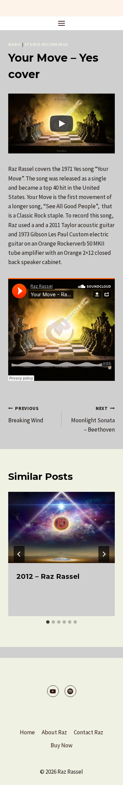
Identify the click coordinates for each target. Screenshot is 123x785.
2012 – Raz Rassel (48, 576)
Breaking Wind (25, 415)
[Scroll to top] (106, 775)
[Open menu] (62, 23)
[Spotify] (70, 691)
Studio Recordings (46, 44)
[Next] (103, 554)
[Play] (61, 123)
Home (27, 732)
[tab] (48, 622)
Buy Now (61, 745)
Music (14, 44)
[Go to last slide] (19, 554)
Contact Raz (88, 732)
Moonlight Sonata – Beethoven (93, 419)
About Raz (54, 732)
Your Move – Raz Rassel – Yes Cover (58, 386)
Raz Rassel (17, 386)
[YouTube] (53, 691)
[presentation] (61, 527)
